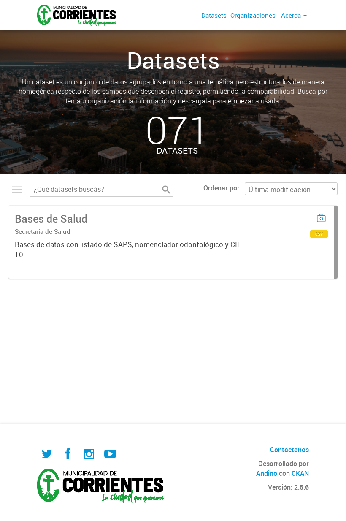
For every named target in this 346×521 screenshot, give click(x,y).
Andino (266, 473)
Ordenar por (221, 188)
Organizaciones (253, 15)
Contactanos (289, 449)
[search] (166, 189)
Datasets (214, 15)
